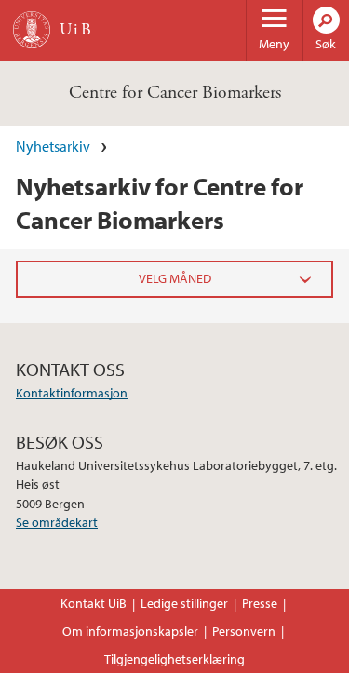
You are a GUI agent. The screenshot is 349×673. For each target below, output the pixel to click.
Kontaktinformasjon (72, 392)
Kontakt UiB (93, 603)
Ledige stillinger (184, 603)
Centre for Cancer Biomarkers (175, 92)
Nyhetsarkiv (53, 146)
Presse (259, 603)
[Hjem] (31, 29)
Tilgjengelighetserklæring (174, 659)
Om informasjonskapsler (130, 631)
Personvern (243, 631)
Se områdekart (57, 522)
